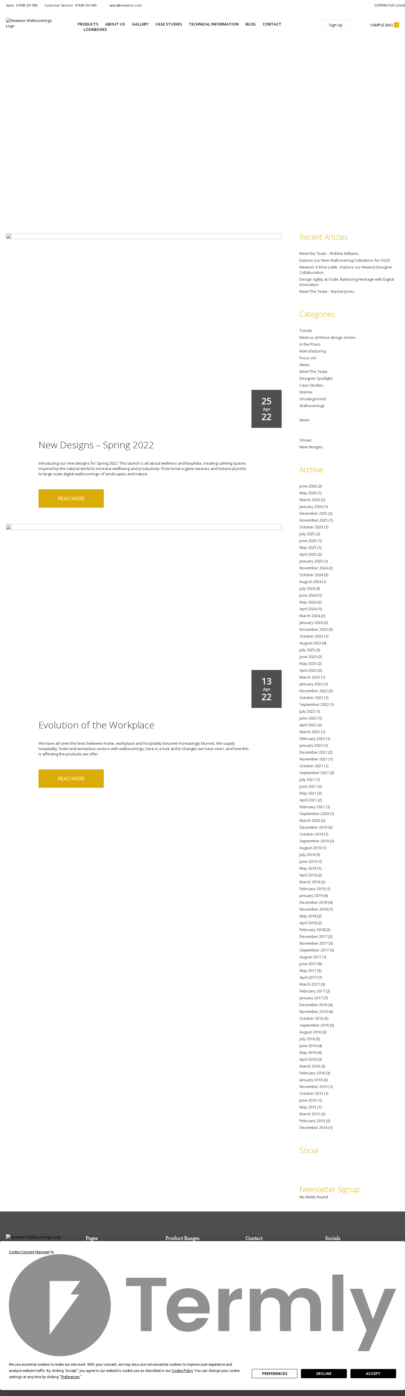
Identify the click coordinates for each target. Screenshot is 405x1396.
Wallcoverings (312, 405)
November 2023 (313, 629)
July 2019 (307, 854)
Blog (250, 24)
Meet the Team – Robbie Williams (329, 253)
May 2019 (307, 868)
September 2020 (314, 813)
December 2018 (313, 902)
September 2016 (314, 1025)
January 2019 (311, 895)
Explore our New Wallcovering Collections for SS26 (344, 260)
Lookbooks (95, 29)
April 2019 (308, 875)
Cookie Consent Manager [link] (29, 1252)
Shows (305, 440)
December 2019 (313, 827)
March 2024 (309, 615)
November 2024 (313, 568)
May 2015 (307, 1107)
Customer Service (70, 5)
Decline (323, 1374)
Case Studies (168, 24)
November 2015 (313, 1086)
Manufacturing (312, 351)
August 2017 (310, 957)
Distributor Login (389, 5)
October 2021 (311, 765)
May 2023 (307, 663)
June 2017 (308, 963)
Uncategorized (312, 398)
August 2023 (310, 643)
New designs (311, 447)
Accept (373, 1374)
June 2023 (308, 656)
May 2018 (307, 916)
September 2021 (314, 772)
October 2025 (311, 527)
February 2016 (312, 1073)
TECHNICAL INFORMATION (214, 24)
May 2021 (307, 793)
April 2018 (308, 922)
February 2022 (312, 738)
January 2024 (311, 622)
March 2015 (309, 1114)
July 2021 (307, 779)
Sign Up (336, 25)
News (304, 364)
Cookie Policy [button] (182, 1371)
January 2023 (311, 684)
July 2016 (307, 1038)
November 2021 (313, 759)
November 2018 (313, 909)
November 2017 (313, 943)
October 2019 (311, 834)
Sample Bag (384, 25)
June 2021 (308, 786)
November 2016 (313, 1011)
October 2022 (311, 697)
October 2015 (311, 1093)
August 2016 (310, 1032)
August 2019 (310, 847)
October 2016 (311, 1018)
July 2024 (307, 588)
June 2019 (308, 861)
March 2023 (309, 677)
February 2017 (312, 991)
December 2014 (313, 1127)
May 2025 (307, 547)
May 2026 (307, 492)
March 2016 (309, 1066)
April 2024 (308, 609)
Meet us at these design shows (327, 337)
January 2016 (311, 1079)
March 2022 (309, 731)
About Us (115, 24)
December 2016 (313, 1004)
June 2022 (308, 718)
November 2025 (313, 520)
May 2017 (307, 970)
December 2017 (313, 936)
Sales (22, 5)
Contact (272, 24)
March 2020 (309, 820)
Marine (305, 392)
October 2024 (311, 574)
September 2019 (314, 841)
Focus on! (307, 357)
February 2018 (312, 929)
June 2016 (308, 1045)
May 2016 (307, 1052)
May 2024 (307, 602)
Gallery (140, 24)
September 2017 (314, 950)
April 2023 (308, 670)
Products (88, 24)
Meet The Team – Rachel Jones (326, 291)
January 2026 (311, 506)
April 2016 (308, 1059)
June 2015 (308, 1100)
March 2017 (309, 984)
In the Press (310, 344)
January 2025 (311, 561)
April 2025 (308, 554)
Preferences (274, 1374)
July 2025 (307, 533)
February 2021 (312, 806)
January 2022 (311, 745)
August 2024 (310, 581)
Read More (71, 498)
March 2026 (309, 499)
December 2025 (313, 513)
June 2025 (308, 540)
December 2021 (313, 752)
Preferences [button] (70, 1377)
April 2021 (308, 800)
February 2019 (312, 888)
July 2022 (307, 711)
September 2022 (314, 704)
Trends (305, 330)
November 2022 (313, 690)
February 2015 (312, 1120)
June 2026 (308, 486)
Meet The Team (313, 371)
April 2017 (308, 977)
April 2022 (308, 725)
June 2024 (308, 595)
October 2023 (311, 636)
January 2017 (311, 997)
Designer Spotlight (315, 378)
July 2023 (307, 649)
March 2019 (309, 881)
